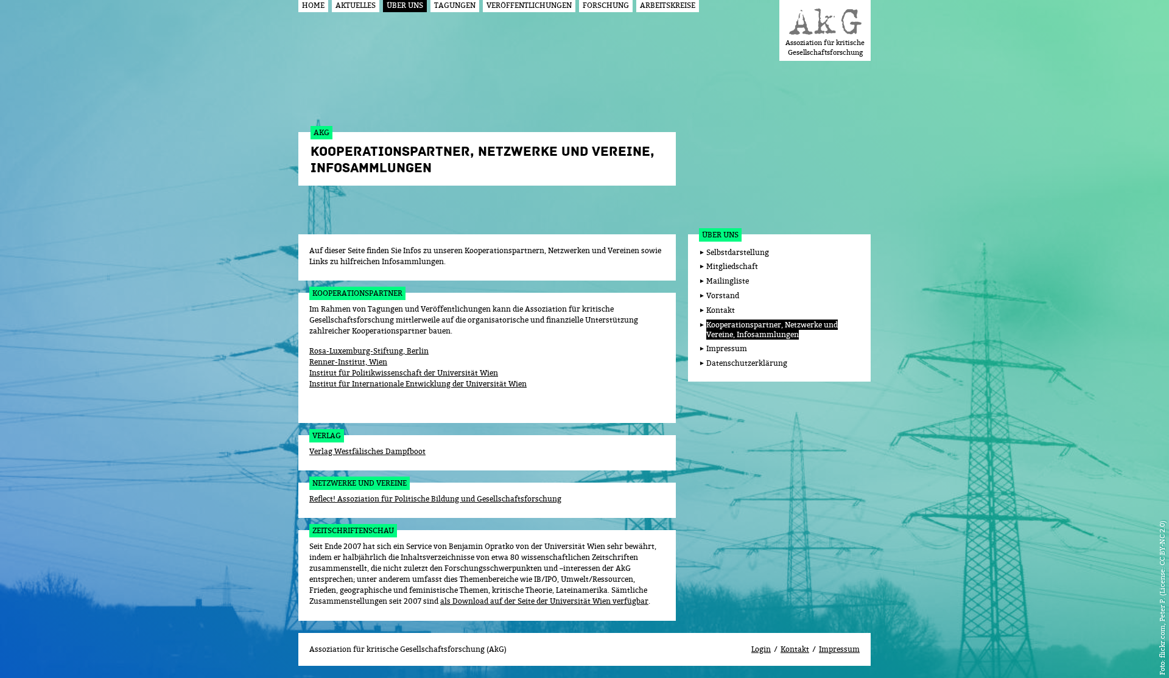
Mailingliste (727, 281)
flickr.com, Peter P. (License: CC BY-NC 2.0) (1162, 589)
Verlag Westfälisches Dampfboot (367, 451)
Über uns (720, 234)
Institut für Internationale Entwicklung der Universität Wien (418, 384)
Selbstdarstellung (737, 252)
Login (761, 649)
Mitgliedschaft (732, 266)
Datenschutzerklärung (746, 363)
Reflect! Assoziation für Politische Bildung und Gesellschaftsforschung (435, 499)
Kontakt (720, 310)
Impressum (726, 348)
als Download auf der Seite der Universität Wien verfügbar (544, 601)
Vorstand (722, 295)
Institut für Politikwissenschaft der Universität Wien (403, 373)
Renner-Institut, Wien (348, 362)
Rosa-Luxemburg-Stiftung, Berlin (369, 351)
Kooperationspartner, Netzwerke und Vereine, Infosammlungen (772, 330)
